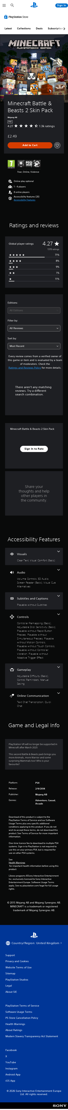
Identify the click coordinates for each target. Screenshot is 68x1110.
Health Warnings (17, 862)
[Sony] (59, 1108)
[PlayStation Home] (34, 5)
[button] (24, 200)
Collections (24, 28)
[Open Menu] (4, 5)
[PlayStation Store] (17, 17)
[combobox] (34, 310)
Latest (8, 28)
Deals (39, 28)
